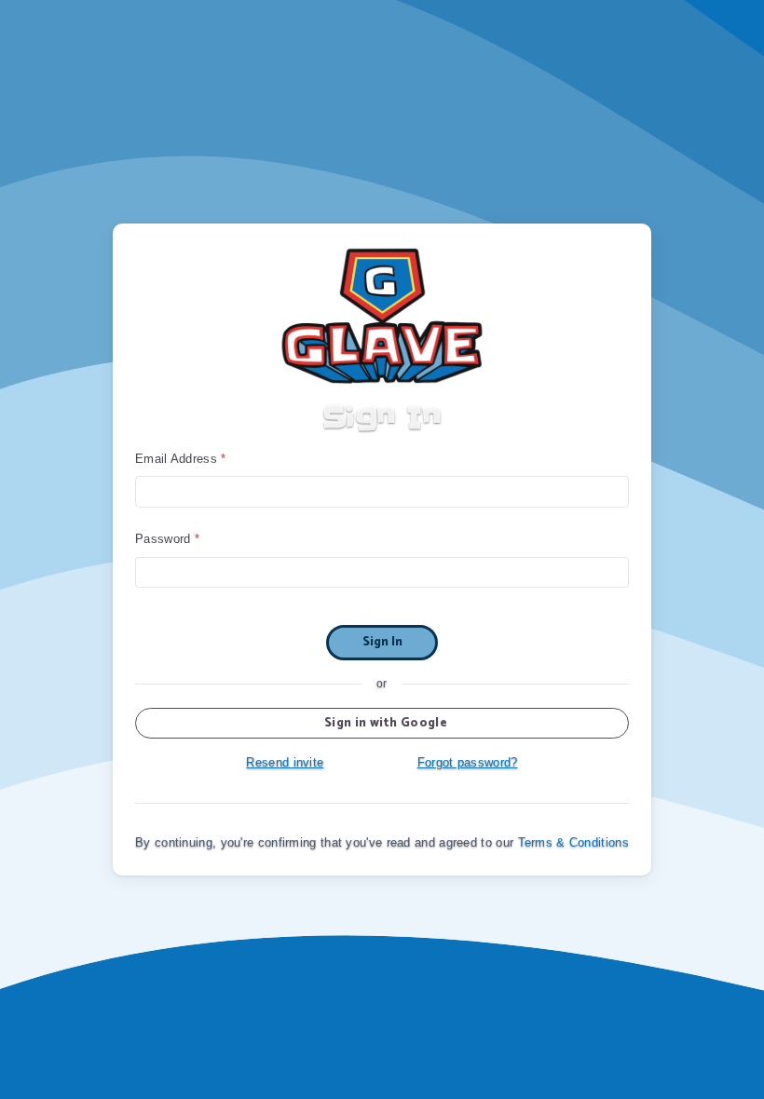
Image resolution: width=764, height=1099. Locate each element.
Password (162, 539)
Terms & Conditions (573, 842)
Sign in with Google (385, 723)
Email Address (176, 459)
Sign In (382, 642)
